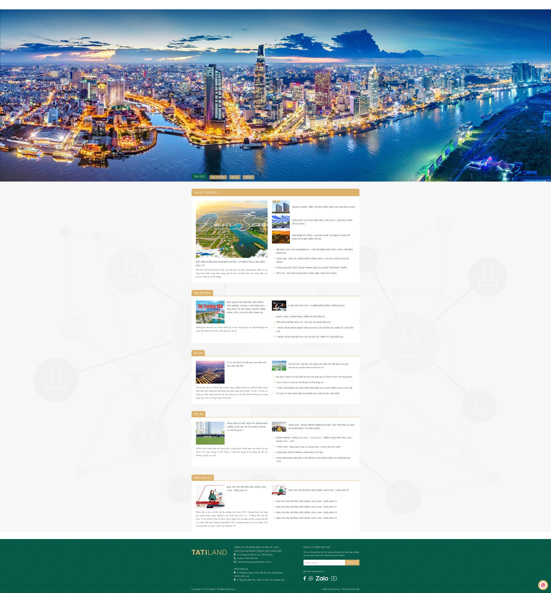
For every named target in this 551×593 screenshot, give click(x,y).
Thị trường (218, 177)
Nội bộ (248, 177)
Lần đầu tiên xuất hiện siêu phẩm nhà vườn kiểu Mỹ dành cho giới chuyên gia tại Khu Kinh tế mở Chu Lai (318, 366)
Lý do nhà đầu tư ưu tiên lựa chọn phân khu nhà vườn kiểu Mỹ (246, 364)
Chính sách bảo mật (350, 589)
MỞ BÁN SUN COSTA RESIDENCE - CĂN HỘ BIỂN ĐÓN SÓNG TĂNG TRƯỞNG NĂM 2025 (314, 251)
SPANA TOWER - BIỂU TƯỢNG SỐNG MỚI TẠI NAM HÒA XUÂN (323, 207)
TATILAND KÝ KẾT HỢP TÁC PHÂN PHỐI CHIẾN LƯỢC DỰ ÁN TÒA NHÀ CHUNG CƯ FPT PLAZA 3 (247, 426)
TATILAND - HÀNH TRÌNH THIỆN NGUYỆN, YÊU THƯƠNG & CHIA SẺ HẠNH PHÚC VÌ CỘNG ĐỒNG (321, 427)
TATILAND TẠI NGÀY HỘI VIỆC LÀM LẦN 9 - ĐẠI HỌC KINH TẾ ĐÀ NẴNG (322, 222)
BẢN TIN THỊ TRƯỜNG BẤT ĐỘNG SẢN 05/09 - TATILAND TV (318, 490)
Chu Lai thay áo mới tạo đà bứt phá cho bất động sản (300, 382)
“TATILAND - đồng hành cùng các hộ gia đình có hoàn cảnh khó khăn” (308, 447)
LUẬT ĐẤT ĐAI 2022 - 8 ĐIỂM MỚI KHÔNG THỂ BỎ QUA (316, 305)
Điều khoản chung (331, 589)
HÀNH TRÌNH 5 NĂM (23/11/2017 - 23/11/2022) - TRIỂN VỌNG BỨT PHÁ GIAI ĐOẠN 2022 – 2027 (313, 439)
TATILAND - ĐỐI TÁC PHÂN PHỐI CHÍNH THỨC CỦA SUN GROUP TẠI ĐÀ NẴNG (312, 260)
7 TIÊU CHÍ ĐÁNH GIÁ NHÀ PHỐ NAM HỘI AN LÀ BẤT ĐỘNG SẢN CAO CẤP (314, 388)
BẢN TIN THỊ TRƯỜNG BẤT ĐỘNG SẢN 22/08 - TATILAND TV (306, 507)
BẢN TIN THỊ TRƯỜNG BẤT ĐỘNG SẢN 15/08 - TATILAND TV (306, 512)
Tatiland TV (203, 477)
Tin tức (199, 176)
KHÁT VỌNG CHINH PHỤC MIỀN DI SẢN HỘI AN (300, 316)
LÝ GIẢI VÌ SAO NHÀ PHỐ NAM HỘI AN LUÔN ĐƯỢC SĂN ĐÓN (307, 393)
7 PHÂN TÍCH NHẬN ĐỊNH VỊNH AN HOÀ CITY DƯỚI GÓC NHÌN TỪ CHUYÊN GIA (314, 329)
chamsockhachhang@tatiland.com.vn (254, 562)
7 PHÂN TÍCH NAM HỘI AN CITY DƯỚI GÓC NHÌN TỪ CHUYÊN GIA (310, 337)
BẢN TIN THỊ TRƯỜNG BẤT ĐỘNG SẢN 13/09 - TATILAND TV (246, 489)
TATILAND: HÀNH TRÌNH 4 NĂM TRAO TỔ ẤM (299, 452)
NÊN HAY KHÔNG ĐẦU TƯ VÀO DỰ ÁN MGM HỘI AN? (303, 322)
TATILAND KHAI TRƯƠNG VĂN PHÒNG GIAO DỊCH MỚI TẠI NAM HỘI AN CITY (313, 460)
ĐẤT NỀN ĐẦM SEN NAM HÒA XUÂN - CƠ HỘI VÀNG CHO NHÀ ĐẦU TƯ (230, 264)
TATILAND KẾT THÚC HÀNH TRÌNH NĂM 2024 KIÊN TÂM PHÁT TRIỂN (311, 268)
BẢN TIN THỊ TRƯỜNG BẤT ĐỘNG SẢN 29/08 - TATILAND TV (306, 501)
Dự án (234, 177)
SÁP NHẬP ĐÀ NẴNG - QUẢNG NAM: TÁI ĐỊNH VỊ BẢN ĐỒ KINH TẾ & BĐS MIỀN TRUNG (321, 237)
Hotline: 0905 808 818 (247, 558)
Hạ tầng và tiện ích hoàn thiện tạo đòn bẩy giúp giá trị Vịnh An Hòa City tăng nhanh (314, 377)
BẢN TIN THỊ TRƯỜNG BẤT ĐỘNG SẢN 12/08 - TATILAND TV (306, 518)
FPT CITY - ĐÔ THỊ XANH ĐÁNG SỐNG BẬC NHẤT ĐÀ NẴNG (306, 273)
